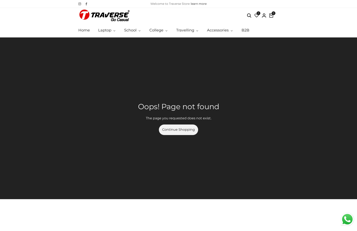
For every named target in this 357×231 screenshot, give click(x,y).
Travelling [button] (185, 30)
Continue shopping (178, 130)
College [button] (156, 30)
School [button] (131, 30)
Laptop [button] (105, 30)
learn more (199, 4)
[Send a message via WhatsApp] (347, 219)
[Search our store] (249, 15)
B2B (245, 30)
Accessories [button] (218, 30)
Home (84, 30)
